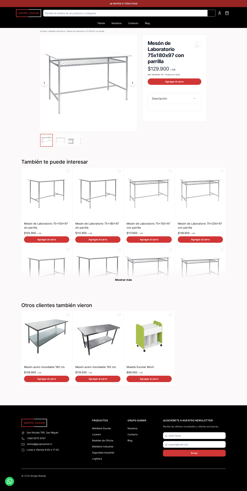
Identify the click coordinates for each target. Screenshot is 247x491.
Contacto (133, 23)
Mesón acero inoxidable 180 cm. (44, 367)
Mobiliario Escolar (101, 428)
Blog (147, 23)
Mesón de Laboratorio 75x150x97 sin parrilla (46, 225)
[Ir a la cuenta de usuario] (220, 13)
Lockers (96, 434)
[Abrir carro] (227, 13)
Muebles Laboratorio (57, 31)
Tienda (101, 23)
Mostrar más (123, 279)
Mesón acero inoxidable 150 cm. (95, 367)
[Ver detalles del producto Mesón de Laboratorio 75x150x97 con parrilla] (149, 192)
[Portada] (28, 13)
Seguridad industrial (103, 452)
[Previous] (45, 83)
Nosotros (116, 23)
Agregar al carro (174, 81)
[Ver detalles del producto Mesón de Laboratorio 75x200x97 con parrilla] (200, 192)
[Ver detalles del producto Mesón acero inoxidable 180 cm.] (46, 336)
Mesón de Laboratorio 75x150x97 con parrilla (148, 225)
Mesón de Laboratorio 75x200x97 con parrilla (200, 225)
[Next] (132, 83)
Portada (43, 31)
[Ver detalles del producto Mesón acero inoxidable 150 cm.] (98, 336)
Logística (97, 458)
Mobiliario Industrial (102, 446)
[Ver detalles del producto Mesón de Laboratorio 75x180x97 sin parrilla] (98, 192)
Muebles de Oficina (102, 440)
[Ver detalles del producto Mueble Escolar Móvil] (149, 336)
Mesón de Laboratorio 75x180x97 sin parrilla (97, 225)
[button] (197, 43)
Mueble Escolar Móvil (140, 367)
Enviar (194, 453)
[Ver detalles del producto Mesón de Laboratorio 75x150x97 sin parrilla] (46, 192)
